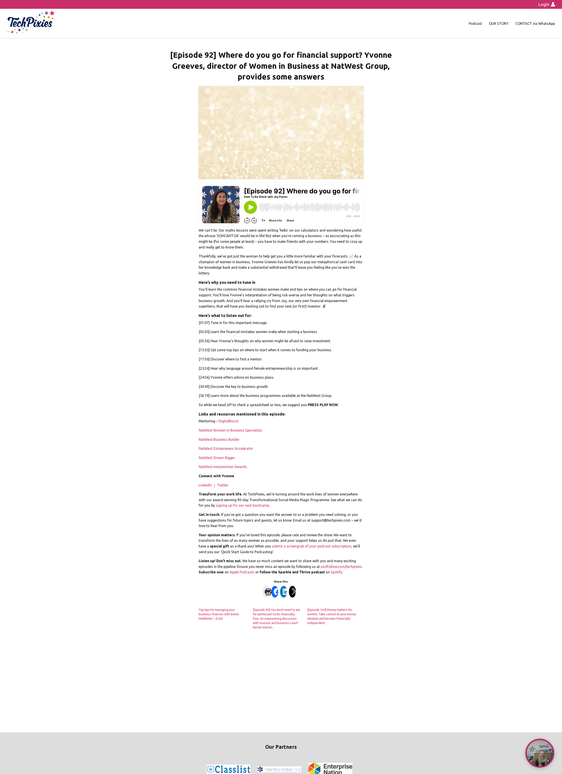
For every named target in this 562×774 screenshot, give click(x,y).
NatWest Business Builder (219, 439)
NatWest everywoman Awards (223, 467)
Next (352, 769)
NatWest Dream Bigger (217, 458)
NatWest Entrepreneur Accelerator (226, 448)
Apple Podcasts (242, 572)
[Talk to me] (539, 753)
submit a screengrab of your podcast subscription (311, 546)
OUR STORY (498, 23)
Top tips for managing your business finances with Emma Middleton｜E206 (219, 614)
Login (543, 4)
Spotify (336, 572)
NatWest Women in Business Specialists (230, 430)
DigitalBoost (229, 421)
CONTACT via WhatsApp (535, 23)
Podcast (475, 23)
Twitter (223, 485)
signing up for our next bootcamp (242, 505)
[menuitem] (475, 23)
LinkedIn (205, 485)
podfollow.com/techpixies (341, 567)
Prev (209, 769)
